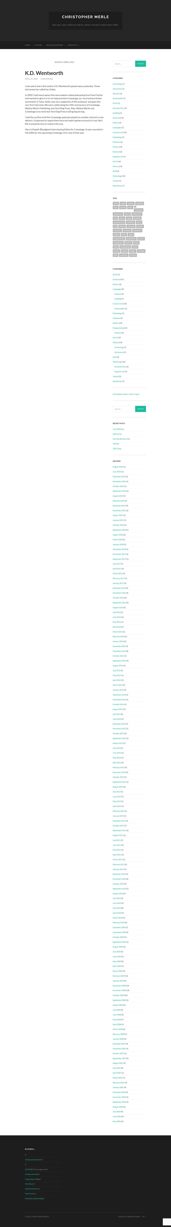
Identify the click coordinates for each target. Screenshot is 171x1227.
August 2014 (118, 709)
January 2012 (118, 816)
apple (123, 203)
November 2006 (119, 1097)
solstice (128, 243)
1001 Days (117, 448)
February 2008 (118, 1034)
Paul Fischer (30, 1193)
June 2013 (117, 753)
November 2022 (119, 481)
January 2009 (118, 981)
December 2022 (119, 476)
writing (133, 255)
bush (130, 207)
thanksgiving (125, 247)
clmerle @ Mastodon (33, 1159)
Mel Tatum (29, 1184)
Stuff (115, 171)
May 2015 (117, 675)
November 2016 (119, 593)
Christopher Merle (85, 17)
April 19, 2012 (31, 79)
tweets (124, 251)
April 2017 (117, 568)
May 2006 (117, 1121)
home (139, 222)
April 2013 (117, 762)
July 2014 (117, 714)
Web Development (54, 45)
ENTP (115, 103)
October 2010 (118, 884)
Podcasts (72, 45)
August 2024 (118, 467)
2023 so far (117, 434)
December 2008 (119, 985)
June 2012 (117, 796)
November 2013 (119, 728)
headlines (130, 222)
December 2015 (119, 646)
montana (127, 230)
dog (115, 218)
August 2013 (118, 743)
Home (27, 45)
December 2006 (119, 1092)
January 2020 (118, 544)
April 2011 (117, 854)
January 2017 (118, 583)
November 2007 (119, 1048)
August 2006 (118, 1107)
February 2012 (118, 811)
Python (38, 45)
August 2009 (118, 947)
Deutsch (116, 93)
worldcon (123, 255)
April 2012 (117, 806)
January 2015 (118, 690)
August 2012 (118, 787)
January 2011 (118, 869)
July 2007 (117, 1068)
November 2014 (119, 699)
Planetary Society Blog (34, 1198)
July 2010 (117, 898)
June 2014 (117, 719)
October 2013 (118, 733)
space (136, 243)
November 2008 (119, 990)
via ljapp (141, 251)
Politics (116, 147)
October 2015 (118, 656)
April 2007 (117, 1073)
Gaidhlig (116, 113)
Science (116, 166)
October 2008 (118, 995)
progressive (131, 239)
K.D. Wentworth (44, 73)
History (116, 122)
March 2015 (117, 685)
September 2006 (119, 1102)
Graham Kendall (31, 1174)
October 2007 (118, 1053)
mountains (137, 230)
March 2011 (117, 859)
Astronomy (117, 89)
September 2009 (119, 942)
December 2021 (119, 505)
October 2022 (118, 486)
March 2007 (117, 1078)
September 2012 (119, 782)
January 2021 (118, 520)
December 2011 (119, 821)
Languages (117, 127)
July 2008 (117, 1010)
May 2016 (117, 622)
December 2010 (119, 874)
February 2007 (118, 1082)
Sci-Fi (115, 161)
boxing (122, 207)
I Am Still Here (118, 429)
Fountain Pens (118, 108)
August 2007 (118, 1063)
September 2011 (119, 830)
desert (127, 214)
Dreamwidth (118, 98)
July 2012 (117, 792)
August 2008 (118, 1005)
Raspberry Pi (118, 156)
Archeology (117, 84)
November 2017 (119, 554)
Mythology (117, 137)
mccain (140, 226)
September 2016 (119, 602)
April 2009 (117, 966)
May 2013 (117, 758)
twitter (132, 251)
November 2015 (119, 651)
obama (116, 235)
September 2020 (119, 530)
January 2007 (118, 1087)
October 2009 (118, 937)
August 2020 (118, 535)
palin (124, 235)
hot (115, 226)
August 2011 (118, 835)
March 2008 (117, 1029)
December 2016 (119, 588)
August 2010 (118, 893)
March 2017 (117, 573)
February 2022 (118, 501)
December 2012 (119, 772)
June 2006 (117, 1116)
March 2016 (117, 632)
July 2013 (117, 748)
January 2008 (118, 1039)
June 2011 (117, 845)
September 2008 (119, 1000)
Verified (116, 444)
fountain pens (119, 222)
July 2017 (117, 564)
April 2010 (117, 913)
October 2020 (118, 525)
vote (115, 255)
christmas (138, 210)
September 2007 (119, 1058)
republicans (118, 243)
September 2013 (119, 738)
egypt (129, 218)
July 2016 (117, 612)
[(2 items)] (135, 207)
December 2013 (119, 724)
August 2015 (118, 665)
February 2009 (118, 976)
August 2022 (118, 496)
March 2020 (117, 539)
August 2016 (118, 607)
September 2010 (119, 888)
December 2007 (119, 1044)
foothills (137, 218)
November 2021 (119, 510)
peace (131, 235)
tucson (116, 251)
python (141, 239)
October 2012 (118, 777)
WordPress (117, 186)
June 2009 (117, 956)
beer (115, 207)
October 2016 (118, 598)
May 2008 (117, 1019)
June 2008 (117, 1014)
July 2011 (117, 840)
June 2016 (117, 617)
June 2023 (117, 471)
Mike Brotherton (32, 1189)
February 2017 (118, 578)
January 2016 (118, 641)
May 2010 (117, 908)
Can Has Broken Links (121, 439)
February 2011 (118, 864)
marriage (131, 226)
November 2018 (119, 549)
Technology (117, 176)
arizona (130, 203)
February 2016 (118, 636)
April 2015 (117, 680)
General (116, 118)
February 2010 (118, 922)
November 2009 (119, 932)
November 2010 (119, 879)
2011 (116, 203)
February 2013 (118, 767)
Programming (118, 328)
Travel (115, 181)
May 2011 (117, 850)
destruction (137, 214)
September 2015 (119, 661)
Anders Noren (133, 1217)
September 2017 (119, 559)
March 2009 (117, 971)
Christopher (47, 79)
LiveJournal (117, 132)
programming (119, 239)
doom (122, 218)
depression (118, 214)
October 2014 (118, 704)
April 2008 (117, 1024)
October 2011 (118, 825)
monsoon (117, 230)
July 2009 (117, 951)
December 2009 (119, 927)
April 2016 (117, 627)
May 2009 (117, 961)
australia (139, 203)
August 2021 (118, 515)
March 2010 (117, 918)
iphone (122, 226)
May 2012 (117, 801)
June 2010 (117, 903)
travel (135, 247)
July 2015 (117, 670)
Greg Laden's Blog (32, 1179)
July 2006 (117, 1111)
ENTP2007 (29, 1169)
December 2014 (119, 695)
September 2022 (119, 491)
